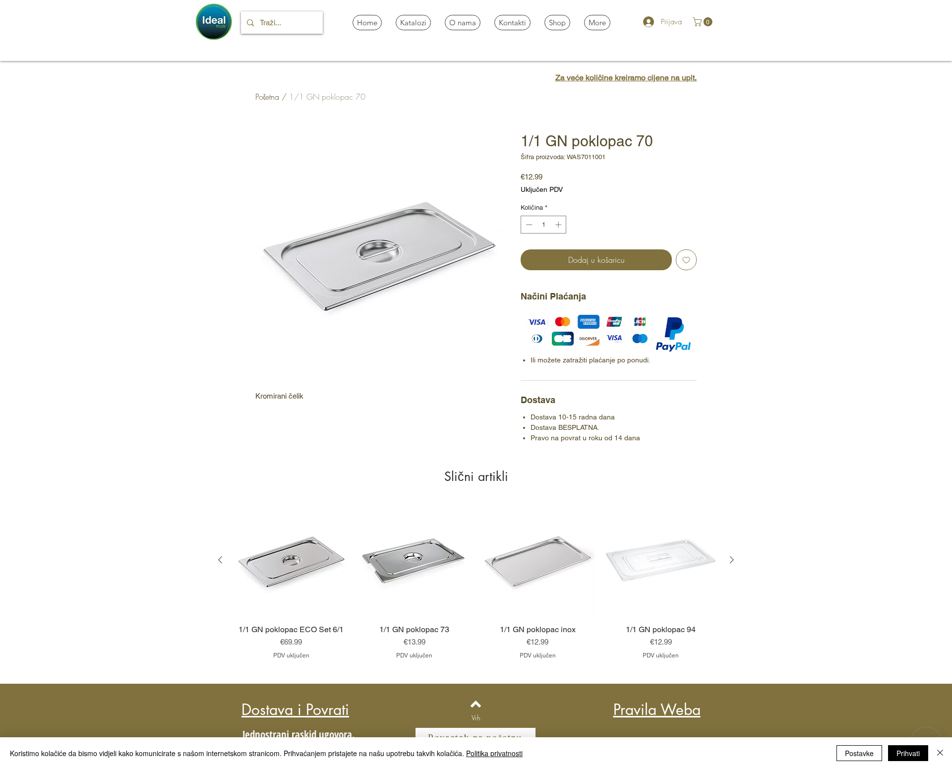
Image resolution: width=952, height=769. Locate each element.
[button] (703, 21)
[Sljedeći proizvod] (732, 560)
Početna (267, 96)
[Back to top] (476, 704)
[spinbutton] (543, 224)
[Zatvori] (940, 753)
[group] (476, 586)
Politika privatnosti (494, 753)
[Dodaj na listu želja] (686, 259)
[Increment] (559, 224)
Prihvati (908, 753)
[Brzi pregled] (291, 560)
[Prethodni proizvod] (220, 560)
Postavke (859, 753)
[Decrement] (528, 224)
